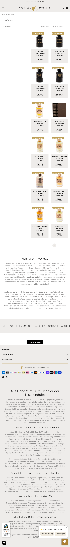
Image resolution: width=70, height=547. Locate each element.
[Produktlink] (39, 47)
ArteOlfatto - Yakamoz (39, 155)
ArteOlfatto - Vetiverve (58, 223)
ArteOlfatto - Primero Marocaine (58, 155)
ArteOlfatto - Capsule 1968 (58, 86)
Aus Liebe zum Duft (38, 366)
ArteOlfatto (39, 55)
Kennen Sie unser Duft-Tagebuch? (35, 1)
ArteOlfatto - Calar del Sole (39, 189)
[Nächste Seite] (53, 241)
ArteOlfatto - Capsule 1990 (39, 52)
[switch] (6, 535)
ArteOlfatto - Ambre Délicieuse (58, 189)
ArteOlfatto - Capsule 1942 (58, 52)
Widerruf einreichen (34, 340)
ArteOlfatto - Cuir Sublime (39, 120)
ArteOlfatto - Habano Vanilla (39, 223)
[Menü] (9, 524)
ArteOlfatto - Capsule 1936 (39, 86)
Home (3, 14)
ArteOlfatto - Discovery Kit (58, 120)
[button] (3, 8)
